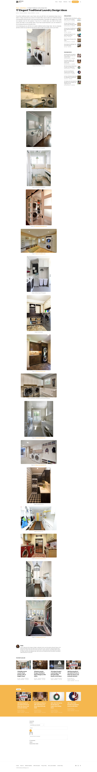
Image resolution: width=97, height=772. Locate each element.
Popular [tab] (23, 689)
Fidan (19, 678)
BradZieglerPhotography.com (40, 226)
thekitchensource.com (40, 371)
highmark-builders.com (40, 253)
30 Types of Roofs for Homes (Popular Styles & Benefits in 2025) (70, 24)
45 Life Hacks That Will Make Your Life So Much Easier (70, 45)
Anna (21, 645)
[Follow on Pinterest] (80, 766)
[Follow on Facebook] (76, 766)
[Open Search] (80, 2)
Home (17, 7)
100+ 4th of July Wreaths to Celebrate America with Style (69, 72)
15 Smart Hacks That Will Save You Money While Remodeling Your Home (70, 29)
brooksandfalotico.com (40, 437)
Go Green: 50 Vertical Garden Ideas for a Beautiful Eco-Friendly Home (70, 77)
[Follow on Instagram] (78, 766)
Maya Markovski (71, 678)
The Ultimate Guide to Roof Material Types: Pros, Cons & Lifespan (70, 19)
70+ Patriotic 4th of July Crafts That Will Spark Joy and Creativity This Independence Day (70, 82)
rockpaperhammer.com (41, 637)
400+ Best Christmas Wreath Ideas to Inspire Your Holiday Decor (70, 67)
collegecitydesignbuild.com (40, 465)
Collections (23, 7)
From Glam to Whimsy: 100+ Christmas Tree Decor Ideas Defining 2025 (69, 61)
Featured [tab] (18, 689)
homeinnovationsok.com (40, 558)
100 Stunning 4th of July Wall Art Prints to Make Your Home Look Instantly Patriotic (70, 55)
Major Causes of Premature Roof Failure (70, 40)
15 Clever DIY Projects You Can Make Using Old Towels (69, 35)
